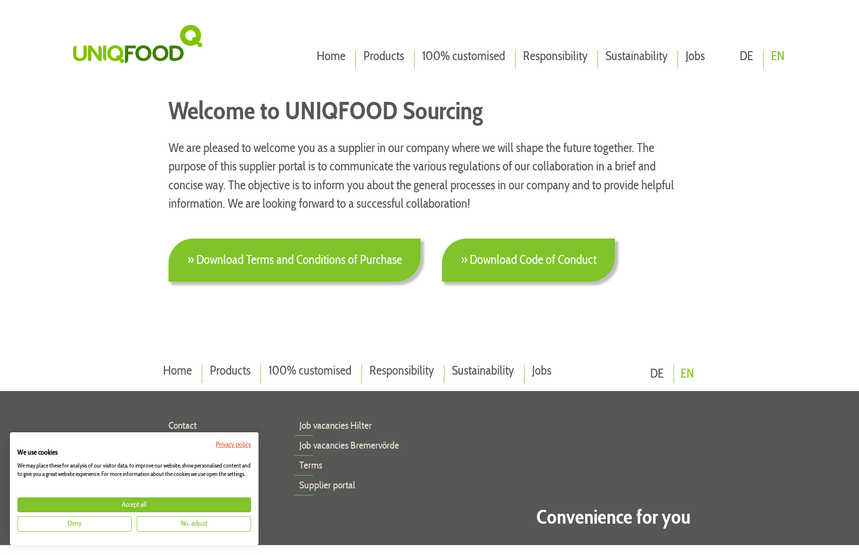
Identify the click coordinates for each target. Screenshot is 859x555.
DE (746, 56)
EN (777, 56)
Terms (310, 466)
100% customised (463, 56)
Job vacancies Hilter (335, 426)
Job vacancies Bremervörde (349, 446)
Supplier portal (327, 485)
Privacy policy (233, 444)
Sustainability (636, 56)
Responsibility (555, 56)
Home (331, 56)
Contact (183, 426)
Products (383, 56)
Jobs (695, 56)
